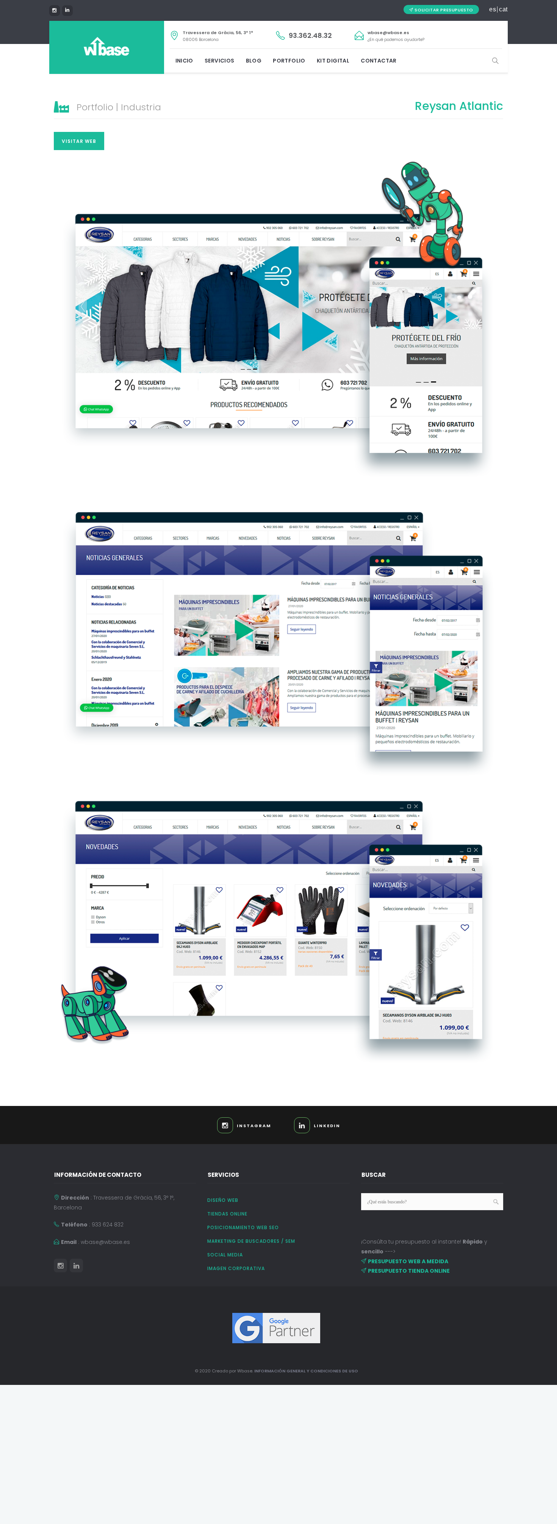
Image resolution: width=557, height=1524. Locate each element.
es (492, 9)
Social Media (225, 1254)
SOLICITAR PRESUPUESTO (444, 10)
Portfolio (289, 60)
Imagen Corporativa (236, 1268)
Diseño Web (222, 1200)
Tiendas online (227, 1214)
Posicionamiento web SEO (243, 1227)
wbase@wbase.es (388, 33)
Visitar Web (79, 141)
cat (503, 9)
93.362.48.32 (310, 35)
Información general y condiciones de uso (306, 1371)
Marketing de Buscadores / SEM (251, 1241)
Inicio (184, 60)
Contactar (379, 60)
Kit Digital (333, 60)
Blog (254, 60)
